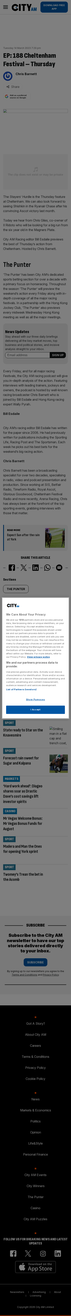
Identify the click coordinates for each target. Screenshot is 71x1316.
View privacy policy (38, 657)
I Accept (36, 709)
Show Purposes (35, 699)
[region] (35, 658)
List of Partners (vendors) (21, 689)
